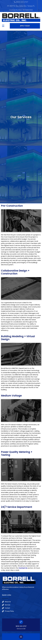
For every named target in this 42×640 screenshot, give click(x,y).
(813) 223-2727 (21, 626)
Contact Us (23, 568)
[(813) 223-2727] (21, 622)
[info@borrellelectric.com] (21, 637)
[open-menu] (3, 26)
